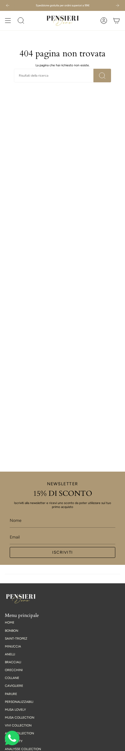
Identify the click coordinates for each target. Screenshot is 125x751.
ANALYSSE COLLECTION (23, 749)
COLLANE (12, 678)
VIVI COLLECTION (18, 725)
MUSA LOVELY (15, 710)
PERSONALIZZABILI (19, 702)
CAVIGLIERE (14, 686)
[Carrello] (116, 21)
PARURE (11, 694)
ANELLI (10, 654)
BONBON (11, 631)
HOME (9, 622)
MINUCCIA (13, 646)
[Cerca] (102, 75)
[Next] (117, 5)
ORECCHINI (14, 670)
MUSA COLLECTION (19, 718)
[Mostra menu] (8, 21)
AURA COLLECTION (19, 733)
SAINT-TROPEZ (16, 639)
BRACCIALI (13, 662)
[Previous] (7, 5)
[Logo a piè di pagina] (21, 598)
